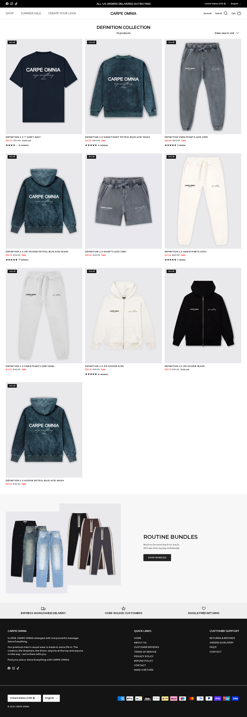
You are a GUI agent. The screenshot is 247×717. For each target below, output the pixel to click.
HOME (137, 638)
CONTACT (140, 665)
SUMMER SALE (31, 13)
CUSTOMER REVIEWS (146, 647)
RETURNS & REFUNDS (222, 638)
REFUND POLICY (143, 660)
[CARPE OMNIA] (123, 13)
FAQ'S (213, 647)
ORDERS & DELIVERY (222, 642)
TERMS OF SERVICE (145, 651)
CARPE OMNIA (22, 706)
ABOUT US (140, 642)
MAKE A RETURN (143, 669)
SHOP (10, 13)
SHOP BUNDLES (157, 557)
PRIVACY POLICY (144, 656)
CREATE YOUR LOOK (62, 13)
